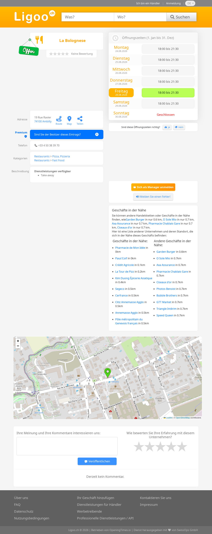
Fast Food (58, 160)
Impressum (149, 504)
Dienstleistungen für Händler (99, 504)
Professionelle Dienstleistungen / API (105, 518)
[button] (107, 373)
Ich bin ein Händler (148, 3)
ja (168, 127)
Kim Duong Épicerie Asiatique (133, 278)
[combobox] (87, 16)
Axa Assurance (121, 223)
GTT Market (164, 302)
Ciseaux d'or (124, 227)
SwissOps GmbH (187, 530)
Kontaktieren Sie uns (155, 498)
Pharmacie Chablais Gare (164, 223)
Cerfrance (121, 295)
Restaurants (42, 156)
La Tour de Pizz (124, 271)
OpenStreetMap (183, 417)
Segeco (119, 289)
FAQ (17, 504)
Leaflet (169, 417)
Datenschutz (23, 511)
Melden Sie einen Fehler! (154, 196)
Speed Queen (165, 315)
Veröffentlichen (99, 461)
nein (180, 127)
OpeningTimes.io (120, 530)
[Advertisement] (59, 86)
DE (189, 3)
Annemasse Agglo (126, 312)
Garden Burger (135, 219)
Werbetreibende (89, 511)
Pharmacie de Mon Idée (130, 248)
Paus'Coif (121, 258)
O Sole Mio (170, 219)
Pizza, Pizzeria (61, 156)
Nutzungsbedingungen (31, 518)
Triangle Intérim (167, 309)
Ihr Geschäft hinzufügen (95, 498)
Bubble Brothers (167, 295)
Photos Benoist (166, 289)
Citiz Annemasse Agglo (129, 302)
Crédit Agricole (124, 265)
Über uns (21, 498)
